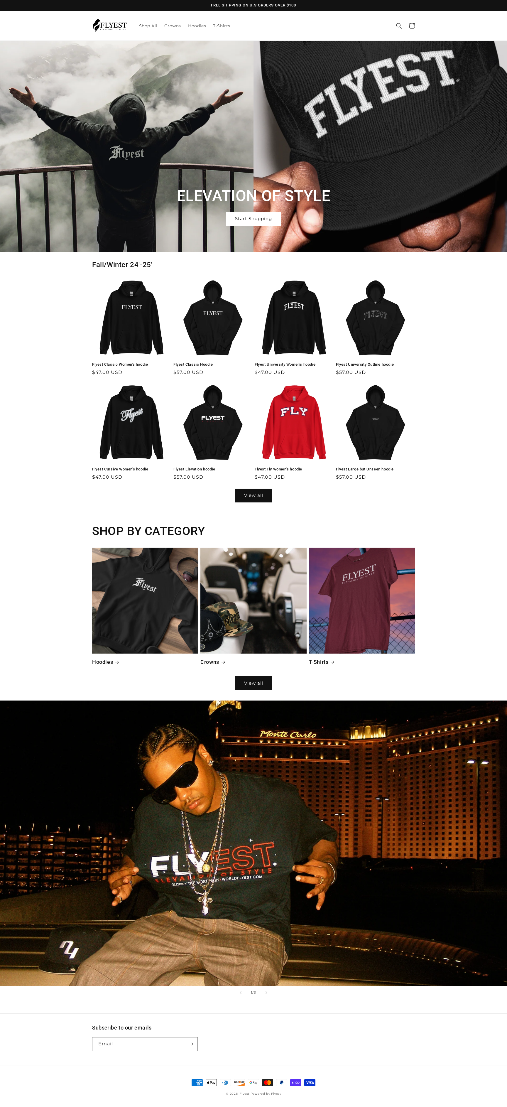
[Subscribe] (191, 1044)
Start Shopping (253, 218)
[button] (399, 25)
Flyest (244, 1094)
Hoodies (102, 662)
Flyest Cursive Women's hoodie (120, 469)
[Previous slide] (240, 992)
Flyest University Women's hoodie (285, 364)
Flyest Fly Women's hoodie (278, 469)
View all (253, 495)
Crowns (209, 662)
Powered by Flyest (266, 1094)
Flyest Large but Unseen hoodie (365, 469)
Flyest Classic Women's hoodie (120, 364)
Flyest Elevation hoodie (194, 469)
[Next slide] (266, 992)
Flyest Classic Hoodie (193, 364)
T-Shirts (319, 662)
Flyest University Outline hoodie (365, 364)
